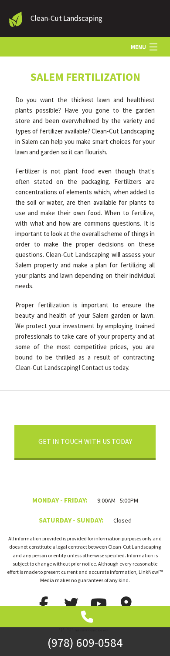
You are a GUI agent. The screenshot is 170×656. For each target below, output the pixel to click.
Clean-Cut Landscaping (66, 18)
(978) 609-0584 (85, 642)
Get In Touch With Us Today (85, 441)
